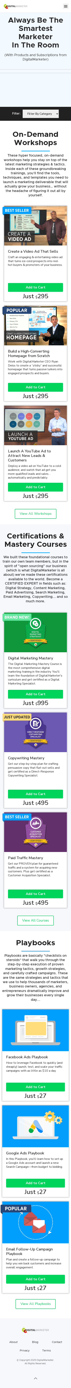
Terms (46, 1350)
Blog (35, 1342)
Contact (57, 1342)
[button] (66, 6)
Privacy (25, 1350)
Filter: (16, 113)
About (13, 1342)
